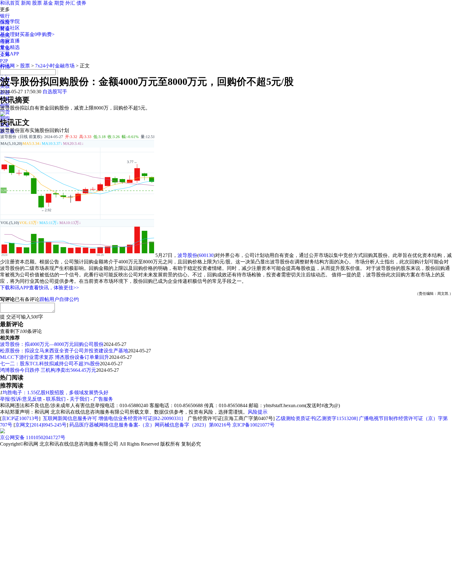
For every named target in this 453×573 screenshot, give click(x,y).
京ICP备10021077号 (253, 424)
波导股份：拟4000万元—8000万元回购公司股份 (52, 344)
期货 (59, 3)
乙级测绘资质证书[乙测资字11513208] (317, 418)
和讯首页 (10, 3)
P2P (4, 60)
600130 (206, 255)
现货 (5, 111)
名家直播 (10, 40)
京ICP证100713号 (20, 418)
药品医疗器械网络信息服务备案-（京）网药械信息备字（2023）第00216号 (150, 424)
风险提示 (257, 412)
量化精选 (10, 47)
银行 (5, 15)
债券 (81, 3)
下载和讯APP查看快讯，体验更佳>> (39, 287)
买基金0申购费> (37, 34)
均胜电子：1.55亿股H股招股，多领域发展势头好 (55, 392)
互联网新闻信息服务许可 (70, 418)
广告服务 (103, 399)
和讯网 (7, 65)
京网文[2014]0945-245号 (41, 424)
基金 (48, 3)
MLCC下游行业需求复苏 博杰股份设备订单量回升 (54, 357)
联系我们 (56, 399)
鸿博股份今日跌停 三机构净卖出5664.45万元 (48, 370)
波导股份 (187, 255)
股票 (37, 3)
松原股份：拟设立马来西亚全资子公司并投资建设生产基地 (64, 350)
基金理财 (10, 34)
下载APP (9, 53)
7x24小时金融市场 (55, 65)
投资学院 (10, 21)
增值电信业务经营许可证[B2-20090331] (140, 418)
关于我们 (79, 399)
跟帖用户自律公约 (59, 299)
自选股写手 (55, 91)
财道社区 (10, 27)
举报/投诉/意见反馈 (21, 399)
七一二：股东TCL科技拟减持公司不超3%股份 (50, 363)
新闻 (26, 3)
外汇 (70, 3)
